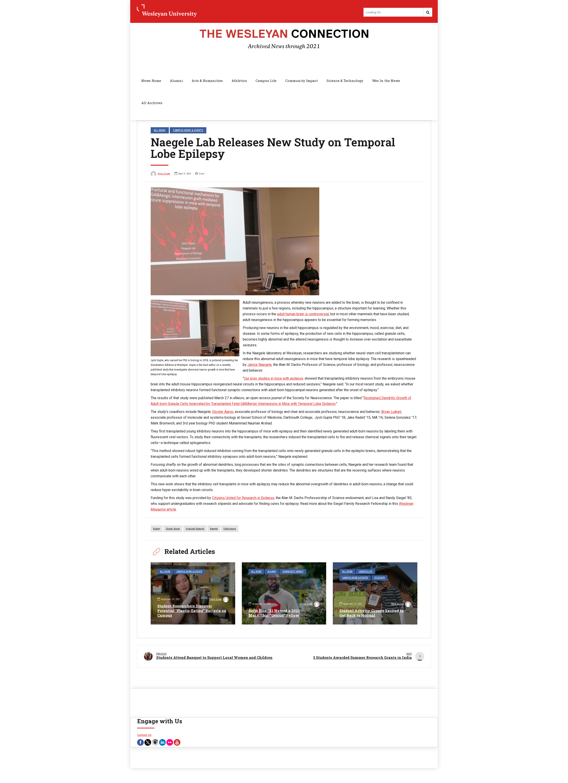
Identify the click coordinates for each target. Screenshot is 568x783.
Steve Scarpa (397, 604)
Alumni (176, 80)
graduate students (195, 528)
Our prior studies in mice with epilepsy (274, 378)
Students (379, 577)
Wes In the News (386, 80)
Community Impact (301, 80)
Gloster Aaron (222, 412)
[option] (284, 241)
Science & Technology (345, 80)
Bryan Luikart (391, 412)
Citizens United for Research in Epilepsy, (243, 498)
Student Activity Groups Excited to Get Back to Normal (371, 613)
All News (160, 130)
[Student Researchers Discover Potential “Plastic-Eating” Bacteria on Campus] (192, 593)
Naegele (214, 528)
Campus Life (266, 80)
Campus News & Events (188, 130)
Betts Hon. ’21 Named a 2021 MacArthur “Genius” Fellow (274, 613)
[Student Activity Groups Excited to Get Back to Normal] (375, 593)
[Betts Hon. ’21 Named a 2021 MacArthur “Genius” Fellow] (284, 593)
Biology (156, 528)
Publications (229, 528)
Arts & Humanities (207, 80)
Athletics (239, 80)
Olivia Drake (164, 173)
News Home (151, 80)
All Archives (151, 103)
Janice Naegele (259, 365)
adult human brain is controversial (303, 314)
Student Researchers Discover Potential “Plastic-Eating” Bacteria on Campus (191, 611)
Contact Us (144, 735)
